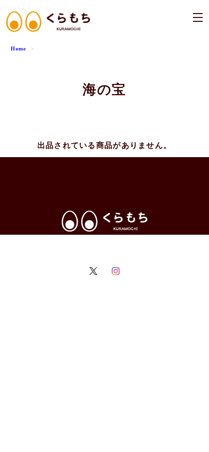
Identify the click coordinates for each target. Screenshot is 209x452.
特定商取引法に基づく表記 (137, 244)
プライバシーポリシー (66, 244)
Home (19, 48)
